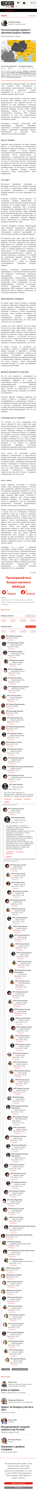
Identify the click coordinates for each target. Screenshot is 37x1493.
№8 (10, 660)
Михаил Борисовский (17, 735)
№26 (12, 900)
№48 (8, 1268)
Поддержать (17, 799)
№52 (13, 882)
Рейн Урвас (22, 75)
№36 (11, 1191)
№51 (17, 1036)
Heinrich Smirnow (6, 71)
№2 (7, 704)
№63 (16, 1071)
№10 (8, 742)
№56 (14, 891)
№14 (10, 758)
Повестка (10, 10)
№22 (10, 809)
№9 (7, 727)
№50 (15, 926)
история (16, 600)
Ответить (6, 802)
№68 (8, 1290)
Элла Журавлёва (14, 75)
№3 (8, 643)
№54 (13, 1182)
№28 (13, 909)
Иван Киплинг (23, 76)
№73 (10, 1341)
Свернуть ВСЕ (30, 616)
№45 (11, 1217)
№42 (15, 1088)
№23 (13, 818)
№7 (8, 718)
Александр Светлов (31, 75)
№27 (8, 1200)
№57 (16, 935)
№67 (8, 1282)
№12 (9, 749)
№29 (11, 1165)
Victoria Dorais (32, 76)
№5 (7, 711)
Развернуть (10, 640)
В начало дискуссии (20, 1369)
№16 (10, 678)
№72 (10, 1324)
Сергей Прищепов (17, 71)
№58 (17, 944)
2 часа (13, 620)
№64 (17, 1080)
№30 (10, 1209)
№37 (15, 1062)
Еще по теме (6, 610)
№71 (9, 1332)
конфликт (22, 600)
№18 (9, 1242)
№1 (7, 636)
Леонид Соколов (5, 72)
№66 (8, 1275)
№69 (9, 1297)
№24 (12, 865)
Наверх (5, 1369)
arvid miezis (33, 72)
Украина (4, 602)
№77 (10, 687)
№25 (13, 874)
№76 (12, 1359)
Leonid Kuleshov (5, 77)
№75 (11, 1315)
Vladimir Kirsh (14, 73)
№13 (8, 1235)
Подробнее (18, 1488)
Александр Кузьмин (17, 720)
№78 (14, 1097)
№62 (17, 981)
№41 (9, 696)
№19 (10, 1251)
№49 (11, 1226)
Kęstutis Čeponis (15, 1284)
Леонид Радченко (5, 73)
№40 (17, 1018)
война (3, 600)
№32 (14, 992)
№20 (11, 1259)
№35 (15, 1001)
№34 (12, 1136)
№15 (9, 767)
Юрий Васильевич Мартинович (21, 777)
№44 (13, 1145)
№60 (19, 962)
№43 (18, 1027)
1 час (3, 620)
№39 (12, 1173)
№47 (13, 1154)
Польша (29, 600)
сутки (33, 620)
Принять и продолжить (18, 1483)
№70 (10, 1306)
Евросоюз (9, 600)
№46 (13, 1106)
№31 (14, 918)
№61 (16, 970)
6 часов (23, 620)
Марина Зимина (5, 75)
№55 (14, 1117)
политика (10, 602)
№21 (11, 784)
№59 (18, 953)
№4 (9, 652)
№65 (15, 1128)
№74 (11, 1350)
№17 (10, 775)
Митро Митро (15, 76)
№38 (16, 1009)
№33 (14, 1053)
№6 (9, 669)
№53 (17, 1044)
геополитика (18, 602)
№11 (9, 733)
